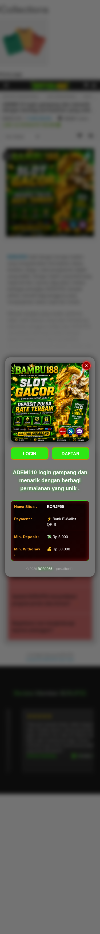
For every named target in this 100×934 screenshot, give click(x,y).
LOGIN (29, 453)
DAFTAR (70, 453)
